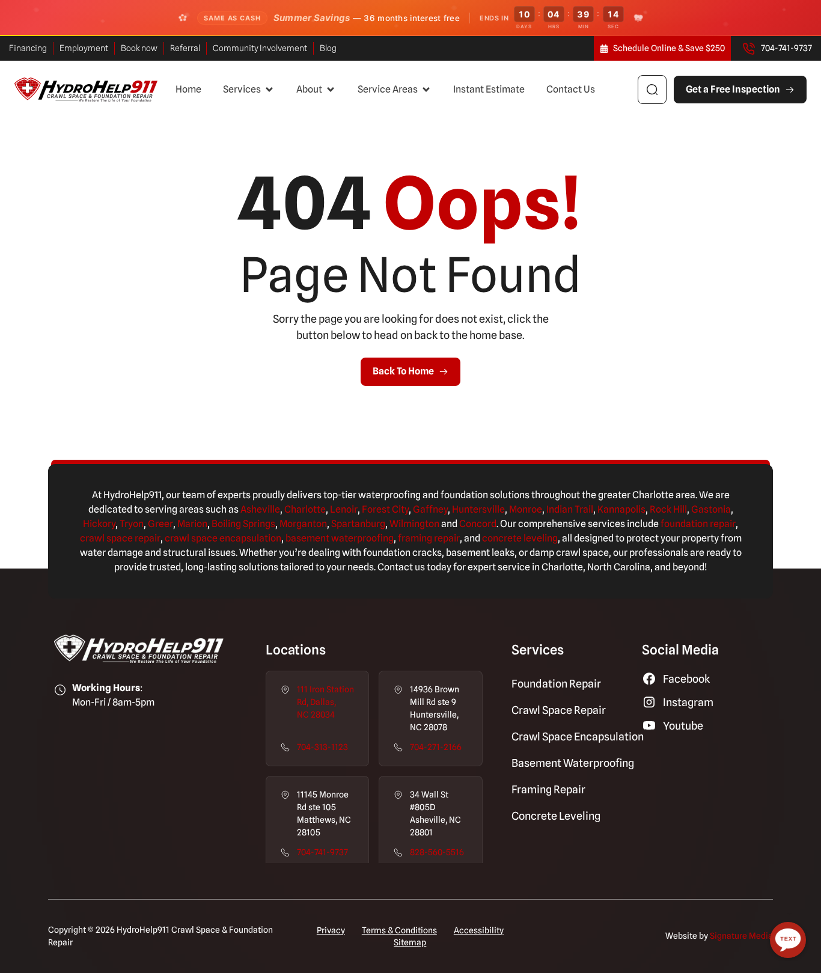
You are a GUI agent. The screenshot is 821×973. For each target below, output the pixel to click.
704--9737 (322, 852)
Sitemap (410, 942)
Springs (258, 523)
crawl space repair (120, 538)
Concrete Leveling (555, 816)
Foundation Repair (556, 683)
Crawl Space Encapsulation (577, 736)
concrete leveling (520, 538)
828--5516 (437, 852)
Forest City (385, 509)
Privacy (331, 930)
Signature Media (741, 936)
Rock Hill (668, 509)
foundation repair (698, 523)
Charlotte (305, 509)
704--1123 (322, 747)
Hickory (99, 523)
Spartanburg (358, 523)
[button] (249, 89)
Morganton (303, 523)
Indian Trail (569, 509)
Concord (477, 523)
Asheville (260, 509)
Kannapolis (621, 509)
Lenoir (344, 509)
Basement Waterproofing (572, 763)
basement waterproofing (339, 538)
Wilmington (414, 523)
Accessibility (479, 930)
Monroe (525, 509)
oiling (229, 523)
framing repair (429, 538)
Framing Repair (548, 789)
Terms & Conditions (399, 930)
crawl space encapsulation (223, 538)
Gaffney (430, 509)
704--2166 (436, 747)
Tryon (132, 523)
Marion (192, 523)
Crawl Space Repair (558, 710)
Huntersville (478, 509)
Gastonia (711, 509)
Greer (160, 523)
